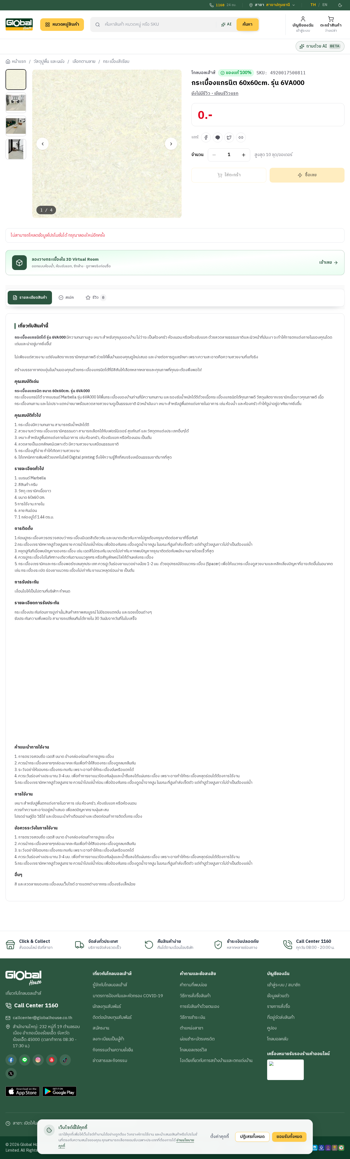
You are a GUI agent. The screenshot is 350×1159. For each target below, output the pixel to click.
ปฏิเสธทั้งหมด (252, 1136)
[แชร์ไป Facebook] (206, 137)
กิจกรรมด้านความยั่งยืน (113, 1050)
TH (313, 5)
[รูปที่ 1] (15, 79)
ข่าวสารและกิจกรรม (110, 1060)
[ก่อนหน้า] (42, 144)
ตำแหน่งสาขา (191, 1028)
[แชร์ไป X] (229, 137)
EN (324, 5)
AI (229, 24)
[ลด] (214, 155)
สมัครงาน (101, 1028)
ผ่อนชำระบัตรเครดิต (197, 1039)
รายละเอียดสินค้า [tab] (33, 298)
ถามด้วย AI (322, 46)
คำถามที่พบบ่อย (193, 984)
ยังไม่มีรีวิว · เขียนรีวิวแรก (214, 93)
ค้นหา (247, 24)
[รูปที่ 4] (15, 149)
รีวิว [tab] (98, 298)
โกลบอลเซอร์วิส (193, 1050)
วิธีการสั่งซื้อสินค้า (195, 995)
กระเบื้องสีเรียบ (116, 61)
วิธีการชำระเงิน (192, 1017)
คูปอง (272, 1028)
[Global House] (19, 24)
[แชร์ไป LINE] (218, 137)
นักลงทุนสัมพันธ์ (107, 1006)
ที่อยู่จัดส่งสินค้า (280, 1017)
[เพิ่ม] (244, 155)
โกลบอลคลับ (277, 1039)
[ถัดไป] (171, 144)
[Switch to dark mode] (340, 5)
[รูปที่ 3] (15, 126)
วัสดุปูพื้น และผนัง (49, 61)
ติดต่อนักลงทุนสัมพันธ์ (112, 1017)
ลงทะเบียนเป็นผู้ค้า (108, 1039)
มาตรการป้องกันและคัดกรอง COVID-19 (128, 995)
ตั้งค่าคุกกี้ (219, 1136)
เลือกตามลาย (83, 61)
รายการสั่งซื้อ (278, 1006)
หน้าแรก (19, 61)
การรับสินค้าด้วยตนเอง (199, 1006)
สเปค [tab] (69, 298)
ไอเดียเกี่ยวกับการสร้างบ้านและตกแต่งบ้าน (216, 1060)
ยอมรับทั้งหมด (289, 1136)
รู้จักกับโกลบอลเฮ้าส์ (110, 984)
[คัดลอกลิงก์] (241, 137)
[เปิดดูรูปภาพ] (107, 144)
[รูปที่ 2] (15, 102)
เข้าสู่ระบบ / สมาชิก (283, 984)
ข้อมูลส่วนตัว (278, 995)
